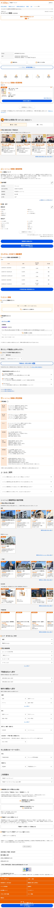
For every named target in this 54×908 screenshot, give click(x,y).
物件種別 (2, 358)
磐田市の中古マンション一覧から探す (44, 555)
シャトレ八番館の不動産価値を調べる (7, 391)
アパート (4, 702)
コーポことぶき (5, 662)
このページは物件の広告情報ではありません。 (12, 9)
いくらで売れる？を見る (27, 67)
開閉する (52, 851)
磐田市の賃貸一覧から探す (46, 530)
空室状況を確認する (27, 100)
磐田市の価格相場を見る (27, 246)
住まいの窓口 (5, 741)
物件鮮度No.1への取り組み (6, 882)
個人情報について (4, 890)
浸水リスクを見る (41, 62)
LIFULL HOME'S (4, 6)
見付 (31, 6)
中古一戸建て (30, 718)
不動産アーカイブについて (7, 778)
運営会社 (2, 897)
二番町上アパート (6, 655)
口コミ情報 (38, 76)
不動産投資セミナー (32, 766)
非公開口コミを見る (28, 332)
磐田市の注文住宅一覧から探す (45, 605)
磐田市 (27, 6)
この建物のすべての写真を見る (45, 200)
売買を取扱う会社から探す (7, 681)
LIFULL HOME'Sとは (5, 878)
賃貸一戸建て (30, 702)
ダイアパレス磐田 (6, 321)
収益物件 (4, 766)
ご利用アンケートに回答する (9, 835)
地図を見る (15, 62)
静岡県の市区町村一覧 (21, 6)
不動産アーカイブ (13, 2)
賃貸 (3, 639)
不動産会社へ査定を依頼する (27, 363)
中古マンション (6, 643)
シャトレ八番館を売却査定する (6, 389)
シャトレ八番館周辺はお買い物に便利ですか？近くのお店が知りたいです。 (18, 481)
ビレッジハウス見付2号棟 (7, 651)
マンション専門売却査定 (33, 757)
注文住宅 (4, 730)
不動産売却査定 (5, 757)
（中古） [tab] (40, 124)
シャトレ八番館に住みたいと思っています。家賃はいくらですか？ (16, 476)
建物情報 (16, 76)
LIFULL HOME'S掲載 (5, 894)
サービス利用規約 (4, 886)
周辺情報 (48, 76)
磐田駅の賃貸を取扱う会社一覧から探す (43, 156)
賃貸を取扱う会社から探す (7, 678)
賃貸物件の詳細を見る (27, 241)
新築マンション (5, 714)
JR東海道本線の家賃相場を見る (27, 289)
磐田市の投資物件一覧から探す (45, 631)
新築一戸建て (5, 718)
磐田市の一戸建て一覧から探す (45, 579)
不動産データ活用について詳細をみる (27, 826)
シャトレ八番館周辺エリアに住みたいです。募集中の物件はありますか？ (17, 486)
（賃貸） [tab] (14, 124)
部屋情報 (5, 76)
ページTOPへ (27, 846)
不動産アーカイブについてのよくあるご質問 (11, 781)
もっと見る (26, 665)
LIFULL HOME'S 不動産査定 (37, 367)
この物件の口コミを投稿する (28, 309)
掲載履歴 (27, 76)
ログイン (51, 2)
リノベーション (31, 730)
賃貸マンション (31, 698)
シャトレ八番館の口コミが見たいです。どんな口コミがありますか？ (16, 491)
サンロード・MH (5, 658)
